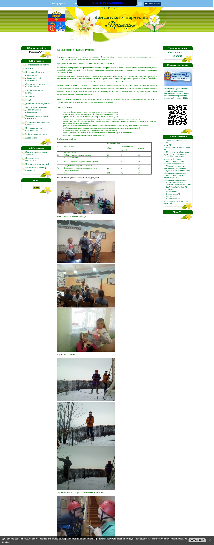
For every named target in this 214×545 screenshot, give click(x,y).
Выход (112, 8)
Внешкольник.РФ (173, 194)
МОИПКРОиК (172, 191)
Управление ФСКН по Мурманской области (174, 158)
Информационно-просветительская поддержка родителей (176, 200)
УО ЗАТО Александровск (176, 140)
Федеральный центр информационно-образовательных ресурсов (175, 177)
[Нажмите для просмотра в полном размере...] (86, 213)
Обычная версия (152, 4)
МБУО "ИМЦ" (172, 196)
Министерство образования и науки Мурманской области (177, 153)
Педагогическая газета (175, 182)
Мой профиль (102, 8)
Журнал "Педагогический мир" (178, 185)
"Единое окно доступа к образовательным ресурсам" (175, 167)
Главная (92, 8)
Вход (118, 8)
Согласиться (197, 540)
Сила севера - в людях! (177, 54)
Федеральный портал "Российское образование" (174, 162)
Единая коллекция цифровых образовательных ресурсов (177, 172)
